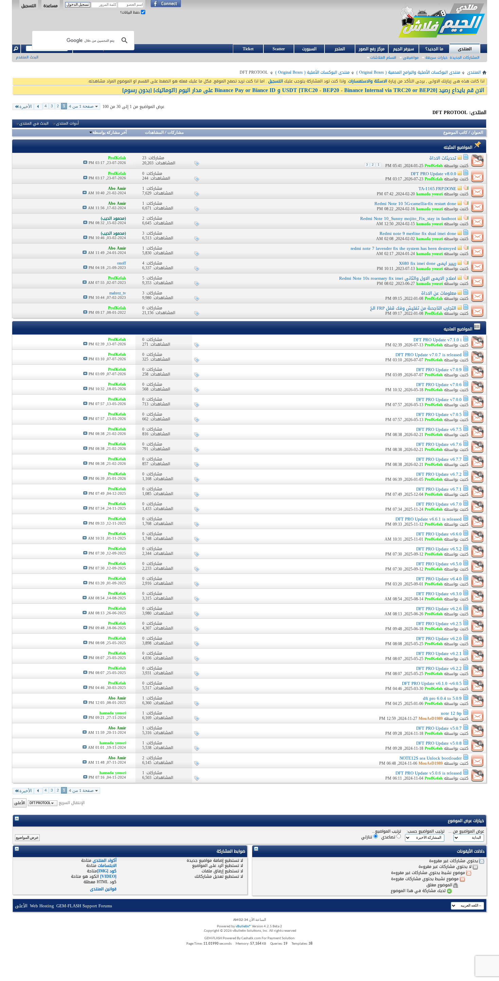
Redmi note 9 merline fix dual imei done (418, 233)
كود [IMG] (106, 871)
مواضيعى (411, 57)
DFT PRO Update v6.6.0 (439, 534)
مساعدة (50, 5)
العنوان (477, 133)
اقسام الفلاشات (383, 57)
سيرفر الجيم (403, 49)
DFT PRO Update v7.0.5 (439, 414)
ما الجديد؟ (434, 49)
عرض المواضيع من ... (466, 831)
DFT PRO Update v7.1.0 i (437, 339)
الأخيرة (25, 107)
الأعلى (19, 802)
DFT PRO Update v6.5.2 (439, 549)
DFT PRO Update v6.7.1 (439, 489)
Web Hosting (42, 906)
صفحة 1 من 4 (81, 106)
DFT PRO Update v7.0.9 (439, 369)
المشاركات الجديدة (464, 57)
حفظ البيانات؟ (130, 12)
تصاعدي (388, 837)
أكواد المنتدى (104, 860)
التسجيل (28, 5)
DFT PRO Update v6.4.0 (439, 579)
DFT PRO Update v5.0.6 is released (428, 773)
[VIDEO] (108, 876)
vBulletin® (243, 926)
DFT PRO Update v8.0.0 (433, 173)
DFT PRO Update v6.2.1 (439, 653)
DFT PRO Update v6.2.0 (439, 638)
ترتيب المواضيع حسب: (425, 831)
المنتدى (465, 49)
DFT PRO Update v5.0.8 (439, 743)
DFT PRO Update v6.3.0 (439, 593)
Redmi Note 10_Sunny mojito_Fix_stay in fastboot (408, 218)
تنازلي (367, 837)
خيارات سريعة (436, 57)
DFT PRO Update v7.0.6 (439, 384)
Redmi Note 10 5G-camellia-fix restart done (415, 203)
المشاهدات (154, 133)
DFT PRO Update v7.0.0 (439, 399)
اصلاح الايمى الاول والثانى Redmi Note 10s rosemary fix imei (397, 278)
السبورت (309, 49)
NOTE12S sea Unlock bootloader (431, 758)
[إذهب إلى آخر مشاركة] (85, 162)
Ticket (248, 49)
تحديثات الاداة (442, 158)
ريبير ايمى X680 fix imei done (427, 263)
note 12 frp (451, 713)
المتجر (340, 49)
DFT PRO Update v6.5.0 (439, 564)
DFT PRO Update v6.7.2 (439, 474)
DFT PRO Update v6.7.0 (439, 504)
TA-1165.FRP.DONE (437, 188)
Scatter (279, 49)
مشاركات (175, 133)
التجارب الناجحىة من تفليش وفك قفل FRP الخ (413, 308)
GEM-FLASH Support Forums (84, 906)
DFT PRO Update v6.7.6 (439, 444)
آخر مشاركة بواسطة (110, 133)
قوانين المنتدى (103, 889)
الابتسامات (107, 865)
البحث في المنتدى (34, 124)
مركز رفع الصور (372, 49)
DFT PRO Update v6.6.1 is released (428, 519)
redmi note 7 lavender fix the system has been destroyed (403, 248)
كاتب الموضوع (455, 133)
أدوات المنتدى (67, 124)
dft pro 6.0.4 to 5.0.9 (442, 698)
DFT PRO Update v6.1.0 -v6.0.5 (432, 683)
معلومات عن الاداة (438, 293)
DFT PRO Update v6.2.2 (439, 668)
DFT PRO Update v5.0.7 (439, 728)
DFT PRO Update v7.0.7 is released (428, 354)
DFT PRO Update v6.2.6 (439, 608)
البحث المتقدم (27, 57)
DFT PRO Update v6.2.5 (439, 623)
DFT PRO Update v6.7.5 (439, 429)
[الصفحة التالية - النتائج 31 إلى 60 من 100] (38, 107)
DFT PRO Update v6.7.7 (439, 459)
